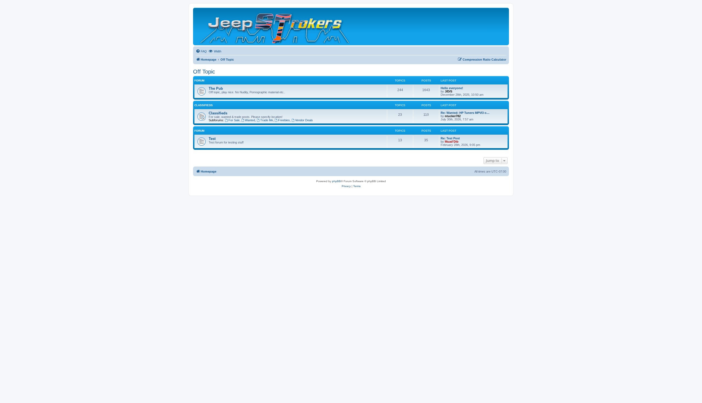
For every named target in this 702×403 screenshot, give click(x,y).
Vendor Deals (304, 120)
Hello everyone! (452, 88)
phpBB (336, 181)
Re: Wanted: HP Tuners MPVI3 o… (465, 112)
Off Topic (204, 72)
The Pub (216, 88)
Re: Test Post (450, 138)
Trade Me (266, 120)
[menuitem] (201, 51)
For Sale (234, 120)
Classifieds (203, 105)
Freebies (284, 120)
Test (212, 139)
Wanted (250, 120)
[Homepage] (275, 26)
